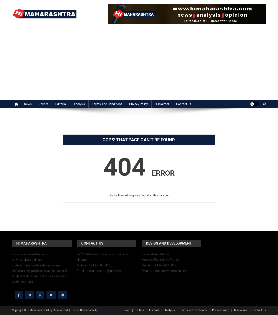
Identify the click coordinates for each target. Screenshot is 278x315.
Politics (43, 104)
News (28, 104)
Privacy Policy (138, 104)
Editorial (60, 104)
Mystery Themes (108, 310)
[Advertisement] (139, 67)
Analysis (79, 104)
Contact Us (183, 104)
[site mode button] (254, 104)
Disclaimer (162, 104)
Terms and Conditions (107, 104)
